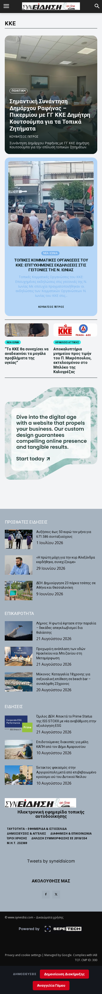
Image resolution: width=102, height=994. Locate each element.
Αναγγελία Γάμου (51, 985)
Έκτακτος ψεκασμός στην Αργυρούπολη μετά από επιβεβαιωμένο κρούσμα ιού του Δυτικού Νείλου (66, 772)
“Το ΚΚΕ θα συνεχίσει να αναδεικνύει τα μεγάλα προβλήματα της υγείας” (26, 356)
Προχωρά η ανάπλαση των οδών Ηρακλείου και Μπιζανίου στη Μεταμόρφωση (60, 653)
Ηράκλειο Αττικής (67, 342)
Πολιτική (18, 91)
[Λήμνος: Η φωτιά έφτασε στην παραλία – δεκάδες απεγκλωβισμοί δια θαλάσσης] (18, 631)
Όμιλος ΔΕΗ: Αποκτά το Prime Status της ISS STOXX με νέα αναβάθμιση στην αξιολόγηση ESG (66, 720)
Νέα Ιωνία (50, 253)
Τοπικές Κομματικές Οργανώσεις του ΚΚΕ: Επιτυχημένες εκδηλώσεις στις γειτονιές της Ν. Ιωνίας (51, 265)
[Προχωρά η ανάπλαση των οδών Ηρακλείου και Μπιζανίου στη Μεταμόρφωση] (18, 656)
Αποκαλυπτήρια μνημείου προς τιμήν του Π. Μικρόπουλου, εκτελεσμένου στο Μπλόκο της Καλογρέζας (72, 360)
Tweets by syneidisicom (51, 860)
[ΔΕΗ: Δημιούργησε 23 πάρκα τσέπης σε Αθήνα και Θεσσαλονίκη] (18, 590)
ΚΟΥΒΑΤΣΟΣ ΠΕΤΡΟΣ (23, 137)
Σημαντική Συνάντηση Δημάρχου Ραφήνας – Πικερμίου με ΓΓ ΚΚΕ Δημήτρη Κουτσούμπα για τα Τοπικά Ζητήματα (49, 115)
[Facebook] (46, 894)
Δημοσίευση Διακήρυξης (64, 974)
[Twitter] (56, 894)
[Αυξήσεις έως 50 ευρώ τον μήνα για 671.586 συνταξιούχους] (18, 539)
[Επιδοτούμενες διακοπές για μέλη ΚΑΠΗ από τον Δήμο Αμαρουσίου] (18, 749)
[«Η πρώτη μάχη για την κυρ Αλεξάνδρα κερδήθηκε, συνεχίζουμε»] (18, 565)
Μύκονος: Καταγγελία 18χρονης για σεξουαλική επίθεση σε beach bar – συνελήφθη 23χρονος (63, 678)
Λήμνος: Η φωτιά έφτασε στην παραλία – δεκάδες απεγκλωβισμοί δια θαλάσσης (66, 627)
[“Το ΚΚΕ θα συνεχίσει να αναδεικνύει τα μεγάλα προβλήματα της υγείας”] (27, 330)
